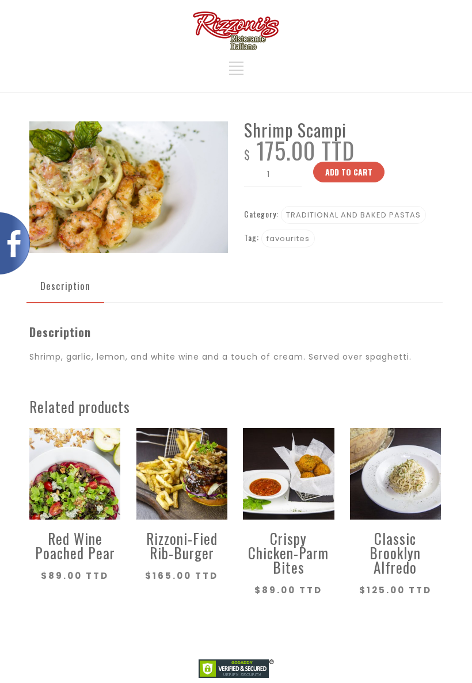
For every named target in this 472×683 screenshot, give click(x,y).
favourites (288, 238)
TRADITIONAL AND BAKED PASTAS (353, 214)
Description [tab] (65, 285)
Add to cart (348, 172)
